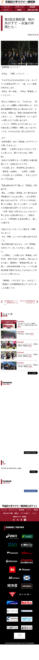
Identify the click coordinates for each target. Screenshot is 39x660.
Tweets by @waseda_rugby (11, 468)
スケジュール (19, 7)
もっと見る (32, 373)
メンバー (6, 10)
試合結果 (32, 7)
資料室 (19, 10)
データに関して (25, 513)
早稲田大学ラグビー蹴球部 (20, 2)
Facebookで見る (30, 491)
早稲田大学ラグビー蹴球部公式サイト (19, 506)
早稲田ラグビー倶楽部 (19, 517)
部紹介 (16, 513)
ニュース (6, 7)
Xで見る (33, 472)
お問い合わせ (32, 10)
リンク (34, 513)
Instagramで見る (30, 452)
